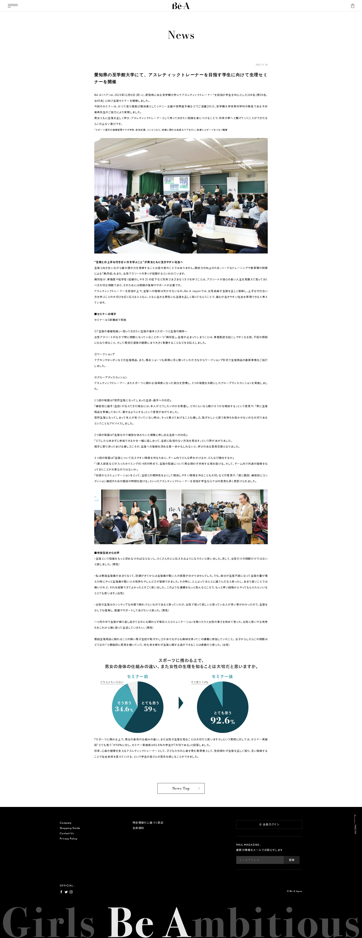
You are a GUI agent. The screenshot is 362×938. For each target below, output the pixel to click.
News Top (181, 788)
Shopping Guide (70, 827)
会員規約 (138, 827)
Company (66, 822)
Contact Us (67, 833)
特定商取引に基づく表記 (148, 822)
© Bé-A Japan (294, 891)
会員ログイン (271, 824)
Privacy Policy (68, 838)
